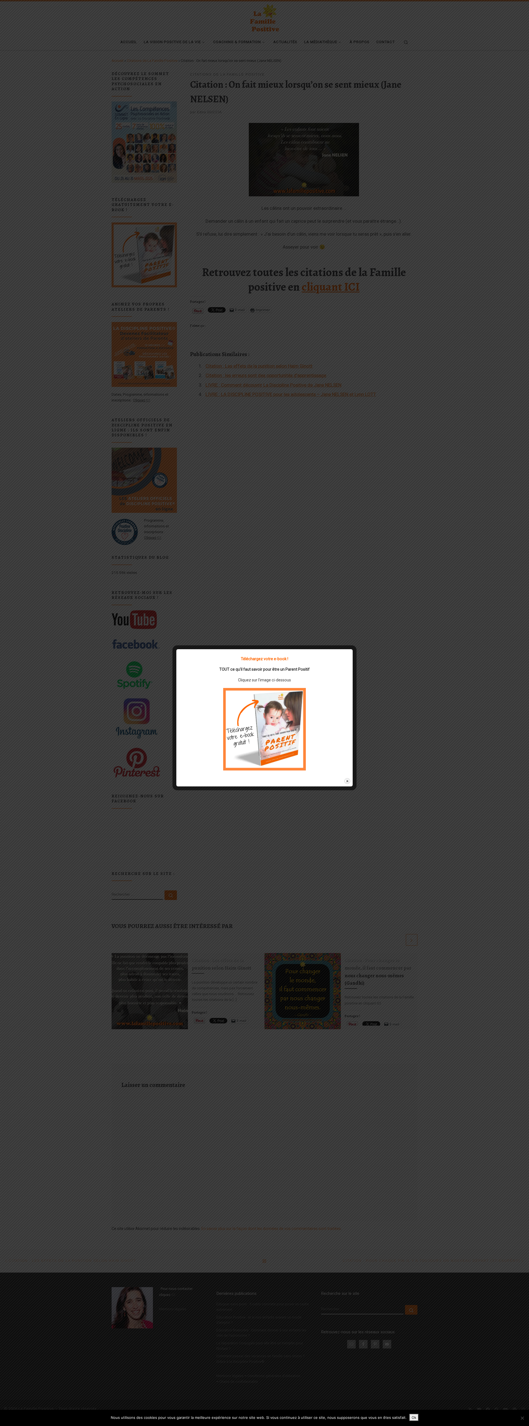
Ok (414, 1417)
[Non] (522, 1418)
